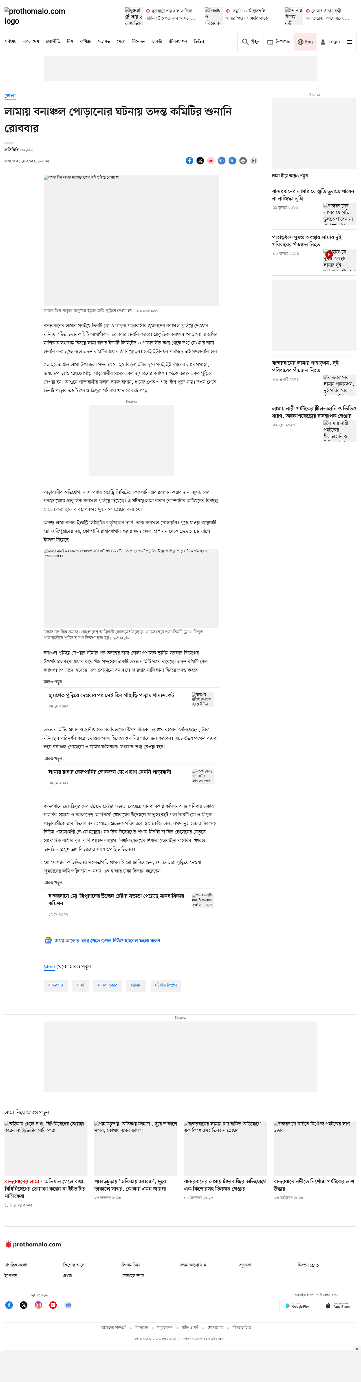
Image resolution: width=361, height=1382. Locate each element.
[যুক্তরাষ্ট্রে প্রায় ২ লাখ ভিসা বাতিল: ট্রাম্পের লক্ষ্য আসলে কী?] (134, 16)
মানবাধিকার (107, 985)
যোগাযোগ (215, 1327)
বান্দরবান (55, 985)
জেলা (10, 96)
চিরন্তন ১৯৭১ (308, 1265)
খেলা (121, 41)
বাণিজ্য (85, 41)
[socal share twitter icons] (201, 163)
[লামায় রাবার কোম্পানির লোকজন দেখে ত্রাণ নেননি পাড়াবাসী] (203, 776)
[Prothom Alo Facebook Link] (12, 1306)
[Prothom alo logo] (33, 1246)
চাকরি (157, 41)
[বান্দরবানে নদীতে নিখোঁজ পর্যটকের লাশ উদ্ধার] (315, 1148)
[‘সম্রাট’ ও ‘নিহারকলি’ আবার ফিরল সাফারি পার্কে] (214, 16)
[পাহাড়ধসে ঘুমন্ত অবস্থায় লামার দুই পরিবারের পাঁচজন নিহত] (339, 260)
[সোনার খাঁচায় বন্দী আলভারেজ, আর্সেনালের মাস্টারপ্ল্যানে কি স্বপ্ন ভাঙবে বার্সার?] (294, 16)
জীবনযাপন (178, 41)
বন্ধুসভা (245, 1265)
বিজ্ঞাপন (141, 1327)
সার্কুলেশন (165, 1327)
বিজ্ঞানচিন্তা (131, 1265)
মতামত (104, 41)
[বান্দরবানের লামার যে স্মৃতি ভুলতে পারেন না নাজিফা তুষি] (339, 214)
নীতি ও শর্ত (190, 1327)
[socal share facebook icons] (190, 163)
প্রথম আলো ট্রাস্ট (193, 1265)
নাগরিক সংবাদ (16, 1265)
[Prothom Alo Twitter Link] (26, 1306)
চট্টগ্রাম (136, 985)
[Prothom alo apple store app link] (337, 1306)
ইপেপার (11, 1276)
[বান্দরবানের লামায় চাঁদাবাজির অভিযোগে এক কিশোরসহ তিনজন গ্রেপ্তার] (225, 1148)
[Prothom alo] (43, 16)
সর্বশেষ (11, 41)
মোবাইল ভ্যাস (133, 1276)
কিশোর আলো (74, 1265)
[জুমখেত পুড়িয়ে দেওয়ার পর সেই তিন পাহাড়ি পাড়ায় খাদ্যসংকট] (203, 699)
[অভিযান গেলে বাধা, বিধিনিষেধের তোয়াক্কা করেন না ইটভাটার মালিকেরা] (46, 1148)
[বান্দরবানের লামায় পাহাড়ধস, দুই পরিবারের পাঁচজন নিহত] (339, 386)
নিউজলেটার (241, 1327)
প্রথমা (67, 1276)
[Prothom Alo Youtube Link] (56, 1306)
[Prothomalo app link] (297, 1306)
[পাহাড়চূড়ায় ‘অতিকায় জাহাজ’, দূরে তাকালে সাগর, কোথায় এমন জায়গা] (135, 1148)
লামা (80, 985)
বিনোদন (139, 41)
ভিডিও (199, 41)
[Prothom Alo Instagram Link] (41, 1306)
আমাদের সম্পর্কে (113, 1327)
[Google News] (68, 1306)
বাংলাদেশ (31, 41)
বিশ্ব (70, 41)
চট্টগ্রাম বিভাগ (166, 985)
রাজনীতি (53, 41)
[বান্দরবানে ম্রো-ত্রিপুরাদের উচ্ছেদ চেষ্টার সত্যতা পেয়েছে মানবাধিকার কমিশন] (203, 900)
